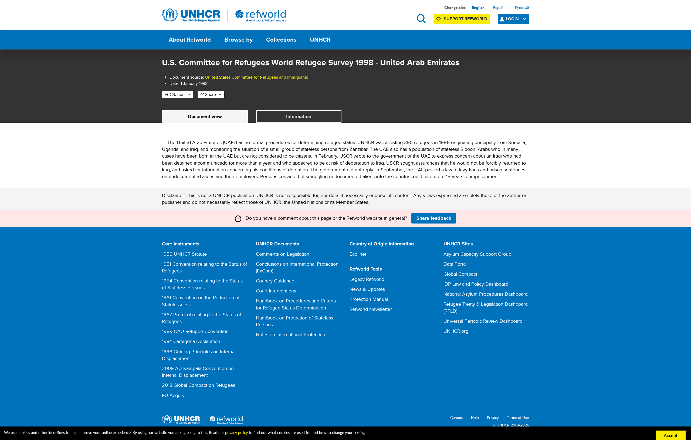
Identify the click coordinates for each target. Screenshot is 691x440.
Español (499, 7)
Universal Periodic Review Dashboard (483, 321)
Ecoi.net (358, 254)
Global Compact (460, 274)
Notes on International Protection (290, 334)
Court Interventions (276, 290)
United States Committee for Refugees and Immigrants (256, 77)
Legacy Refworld (367, 279)
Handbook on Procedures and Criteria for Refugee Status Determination (296, 304)
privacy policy (236, 433)
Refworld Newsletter (371, 309)
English (478, 7)
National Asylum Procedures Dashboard (485, 294)
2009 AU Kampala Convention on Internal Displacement (198, 371)
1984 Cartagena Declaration (191, 341)
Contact (456, 417)
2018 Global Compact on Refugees (198, 385)
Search (421, 18)
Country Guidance (275, 280)
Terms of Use (518, 417)
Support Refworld (465, 19)
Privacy (493, 417)
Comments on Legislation (282, 254)
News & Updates (367, 289)
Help (475, 417)
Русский (522, 7)
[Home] (224, 15)
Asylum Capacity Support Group (477, 254)
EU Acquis (173, 395)
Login (512, 19)
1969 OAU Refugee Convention (195, 331)
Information (298, 116)
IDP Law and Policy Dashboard (475, 284)
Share (210, 94)
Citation (177, 94)
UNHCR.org (455, 331)
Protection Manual (369, 299)
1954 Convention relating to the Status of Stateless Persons (202, 284)
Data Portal (455, 264)
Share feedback (433, 218)
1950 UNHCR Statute (184, 254)
